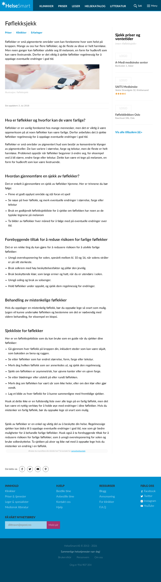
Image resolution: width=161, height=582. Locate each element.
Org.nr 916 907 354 (81, 565)
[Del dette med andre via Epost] (38, 469)
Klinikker (46, 6)
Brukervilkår (64, 557)
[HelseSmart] (16, 5)
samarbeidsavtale (78, 451)
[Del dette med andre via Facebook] (22, 469)
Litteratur (118, 6)
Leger (76, 6)
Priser (62, 6)
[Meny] (152, 5)
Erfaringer (36, 32)
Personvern (83, 557)
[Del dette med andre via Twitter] (30, 469)
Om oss (98, 557)
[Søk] (138, 5)
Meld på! (53, 525)
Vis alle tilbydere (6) (128, 132)
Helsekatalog (95, 6)
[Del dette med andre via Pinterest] (46, 469)
